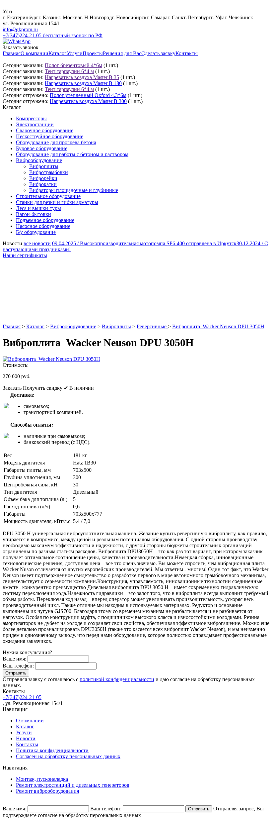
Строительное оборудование (48, 196)
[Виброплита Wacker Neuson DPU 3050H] (51, 359)
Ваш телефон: (18, 665)
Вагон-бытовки (33, 214)
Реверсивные (152, 326)
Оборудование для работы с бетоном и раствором (72, 154)
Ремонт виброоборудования (47, 791)
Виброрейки (43, 178)
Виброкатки (43, 184)
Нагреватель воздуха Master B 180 (83, 83)
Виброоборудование (39, 160)
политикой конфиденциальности (117, 679)
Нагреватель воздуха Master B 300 (88, 101)
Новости (25, 738)
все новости (37, 243)
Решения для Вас (122, 53)
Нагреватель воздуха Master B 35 (82, 77)
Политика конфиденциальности (52, 750)
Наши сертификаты (25, 255)
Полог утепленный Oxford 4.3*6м (88, 95)
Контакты (186, 53)
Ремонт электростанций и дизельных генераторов (72, 785)
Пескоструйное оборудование (49, 136)
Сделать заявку (158, 53)
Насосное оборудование (43, 226)
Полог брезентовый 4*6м (73, 65)
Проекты (93, 53)
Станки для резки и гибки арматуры (57, 202)
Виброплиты (43, 166)
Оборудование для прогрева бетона (56, 142)
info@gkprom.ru (20, 29)
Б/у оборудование (36, 232)
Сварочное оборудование (44, 130)
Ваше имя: (14, 659)
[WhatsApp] (17, 41)
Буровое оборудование (41, 148)
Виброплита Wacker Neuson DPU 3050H (218, 326)
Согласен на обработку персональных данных (68, 756)
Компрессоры (31, 118)
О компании (34, 53)
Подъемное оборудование (45, 220)
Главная (12, 53)
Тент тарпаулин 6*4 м (69, 71)
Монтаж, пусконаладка (42, 779)
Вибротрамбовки (48, 172)
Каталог (57, 53)
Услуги (75, 53)
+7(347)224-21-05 (22, 697)
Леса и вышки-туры (38, 208)
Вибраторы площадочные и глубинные (73, 190)
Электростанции (35, 124)
